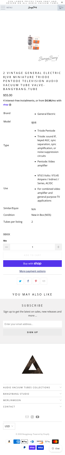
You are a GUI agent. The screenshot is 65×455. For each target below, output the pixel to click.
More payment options (33, 271)
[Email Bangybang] (27, 417)
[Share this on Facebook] (28, 281)
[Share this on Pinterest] (36, 281)
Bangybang (27, 434)
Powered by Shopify (41, 434)
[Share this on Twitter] (20, 281)
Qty (5, 240)
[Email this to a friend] (44, 281)
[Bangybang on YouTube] (37, 417)
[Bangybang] (32, 8)
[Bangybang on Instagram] (32, 417)
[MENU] (1, 8)
